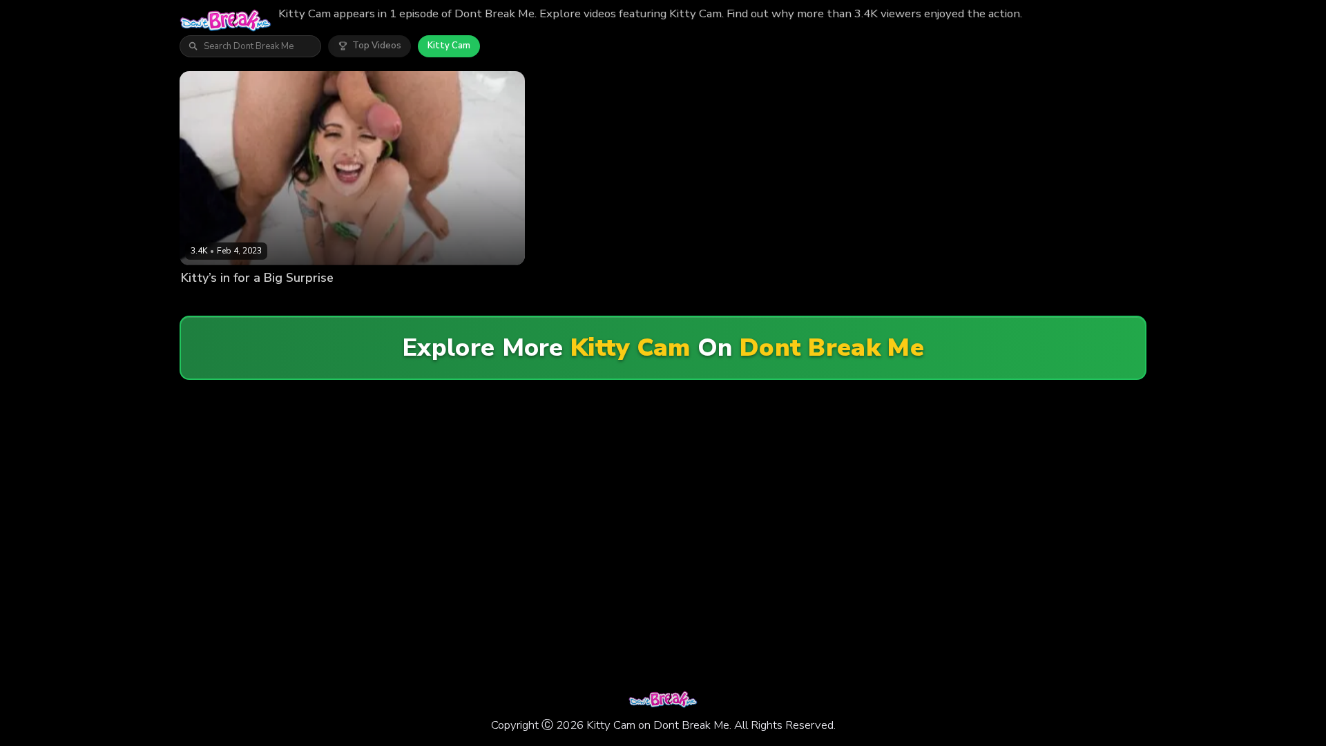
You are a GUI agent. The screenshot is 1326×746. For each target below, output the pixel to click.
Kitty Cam (448, 45)
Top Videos (376, 45)
